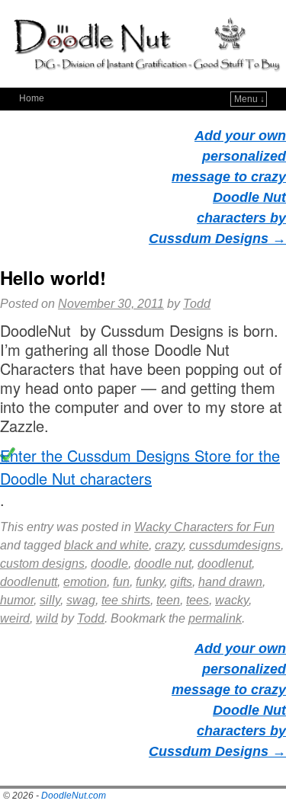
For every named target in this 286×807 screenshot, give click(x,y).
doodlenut (225, 563)
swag (80, 600)
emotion (85, 581)
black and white (106, 545)
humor (17, 600)
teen (168, 600)
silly (50, 600)
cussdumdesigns (235, 545)
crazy (169, 545)
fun (121, 581)
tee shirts (125, 600)
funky (150, 581)
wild (47, 618)
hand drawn (230, 581)
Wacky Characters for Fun (204, 526)
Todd (196, 303)
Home (31, 98)
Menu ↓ (249, 99)
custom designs (42, 563)
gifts (181, 581)
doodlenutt (28, 581)
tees (197, 600)
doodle (109, 563)
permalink (215, 618)
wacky (232, 600)
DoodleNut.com (73, 795)
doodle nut (162, 563)
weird (15, 618)
